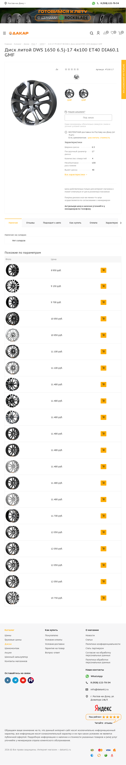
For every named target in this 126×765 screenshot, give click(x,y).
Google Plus (31, 680)
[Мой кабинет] (98, 33)
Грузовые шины (13, 639)
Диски (8, 644)
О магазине (92, 630)
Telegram (15, 680)
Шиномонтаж (12, 648)
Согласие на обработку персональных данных (98, 654)
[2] (69, 69)
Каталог (9, 630)
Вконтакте (8, 680)
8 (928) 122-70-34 (100, 682)
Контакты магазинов (16, 661)
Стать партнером (95, 648)
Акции (8, 652)
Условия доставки (54, 644)
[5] (77, 69)
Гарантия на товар (55, 648)
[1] (66, 69)
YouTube (23, 680)
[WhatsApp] (93, 4)
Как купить (51, 630)
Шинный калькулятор (16, 657)
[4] (74, 69)
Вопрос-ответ (52, 652)
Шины (8, 635)
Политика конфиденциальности (103, 644)
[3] (72, 69)
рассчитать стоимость (99, 137)
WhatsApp (97, 676)
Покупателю (51, 635)
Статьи (89, 639)
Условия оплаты (53, 639)
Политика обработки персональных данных (98, 661)
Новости (90, 635)
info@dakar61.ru (100, 689)
